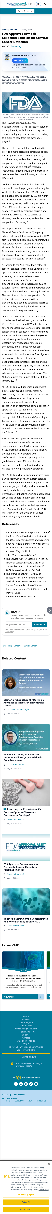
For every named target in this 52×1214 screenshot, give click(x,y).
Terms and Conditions (26, 1040)
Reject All (26, 1202)
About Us (19, 1101)
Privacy (26, 1043)
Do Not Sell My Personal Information (26, 1046)
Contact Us (41, 1101)
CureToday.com (26, 1022)
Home (8, 1101)
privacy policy (9, 632)
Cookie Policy (44, 1190)
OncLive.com (26, 1025)
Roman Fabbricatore (15, 819)
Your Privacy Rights (26, 1050)
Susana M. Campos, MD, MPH (18, 709)
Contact (26, 1037)
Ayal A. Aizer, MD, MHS (15, 764)
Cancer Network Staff (15, 874)
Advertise (26, 1019)
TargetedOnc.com (26, 1031)
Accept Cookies (26, 1209)
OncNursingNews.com (26, 1028)
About (26, 1016)
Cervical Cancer (30, 646)
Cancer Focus (23, 11)
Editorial (26, 1034)
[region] (26, 1187)
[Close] (49, 1164)
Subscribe (38, 624)
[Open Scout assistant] (38, 4)
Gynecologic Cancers (12, 646)
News (30, 1101)
